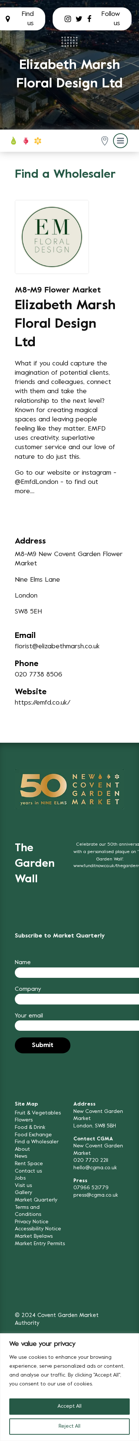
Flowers (24, 1120)
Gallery (23, 1192)
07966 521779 (91, 1188)
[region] (69, 1387)
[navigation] (69, 41)
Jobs (20, 1178)
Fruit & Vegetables (38, 1113)
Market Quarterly (36, 1200)
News (21, 1156)
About (22, 1149)
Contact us (28, 1171)
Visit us (23, 1185)
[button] (104, 141)
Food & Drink (30, 1127)
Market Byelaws (34, 1236)
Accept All (69, 1406)
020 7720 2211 (90, 1160)
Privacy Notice (32, 1222)
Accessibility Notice (38, 1229)
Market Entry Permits (40, 1243)
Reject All (69, 1426)
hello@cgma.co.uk (95, 1168)
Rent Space (29, 1163)
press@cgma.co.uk (95, 1195)
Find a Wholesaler (37, 1142)
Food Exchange (33, 1135)
